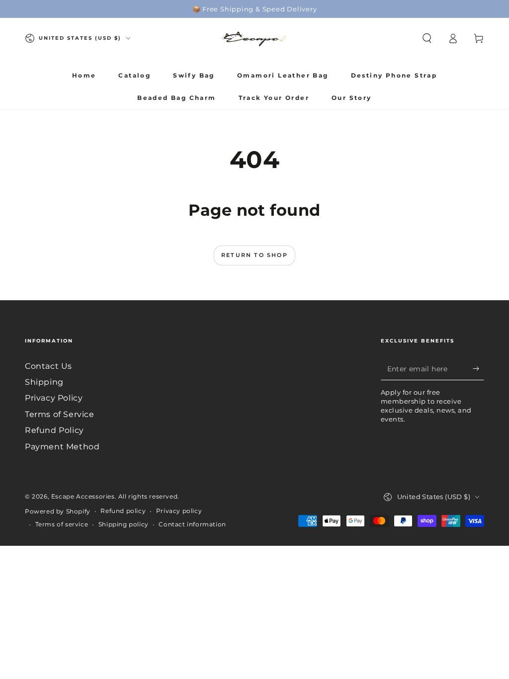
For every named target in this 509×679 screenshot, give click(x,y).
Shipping (44, 382)
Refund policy (123, 510)
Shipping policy (123, 524)
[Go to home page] (254, 38)
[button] (427, 38)
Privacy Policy (54, 398)
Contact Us (48, 366)
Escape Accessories (83, 496)
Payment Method (62, 446)
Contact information (192, 524)
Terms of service (61, 524)
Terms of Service (59, 414)
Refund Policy (54, 430)
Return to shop (254, 255)
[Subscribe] (478, 369)
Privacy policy (179, 510)
